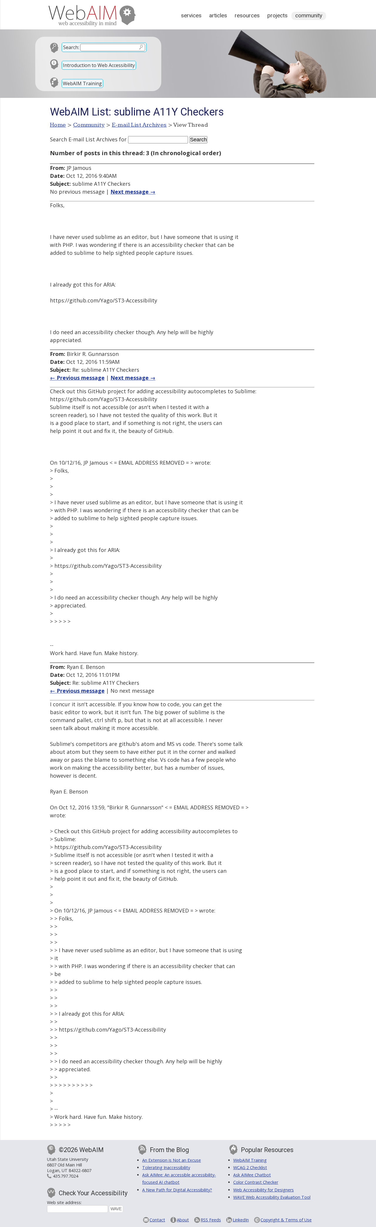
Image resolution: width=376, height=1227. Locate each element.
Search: (71, 47)
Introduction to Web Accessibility (99, 65)
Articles (218, 15)
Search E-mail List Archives (84, 139)
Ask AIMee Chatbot (252, 1175)
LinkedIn (241, 1220)
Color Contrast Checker (255, 1182)
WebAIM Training (82, 83)
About (183, 1220)
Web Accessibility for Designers (263, 1190)
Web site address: (64, 1202)
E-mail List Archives (139, 124)
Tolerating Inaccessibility (166, 1167)
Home (58, 124)
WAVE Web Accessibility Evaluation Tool (271, 1197)
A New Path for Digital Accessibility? (177, 1190)
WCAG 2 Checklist (250, 1167)
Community (308, 15)
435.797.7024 (65, 1176)
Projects (277, 15)
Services (191, 15)
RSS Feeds (211, 1220)
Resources (247, 15)
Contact (157, 1220)
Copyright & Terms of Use (286, 1220)
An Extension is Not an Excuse (171, 1160)
